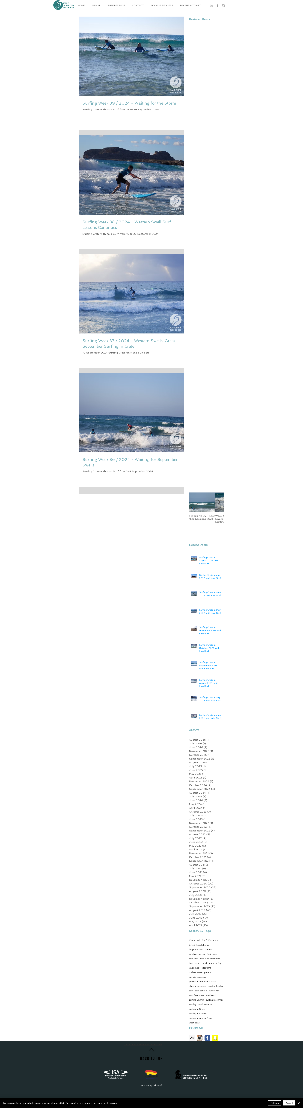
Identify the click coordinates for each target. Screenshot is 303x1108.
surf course (201, 990)
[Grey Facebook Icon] (217, 5)
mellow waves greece (200, 972)
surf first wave (196, 995)
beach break (202, 945)
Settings (275, 1103)
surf (191, 990)
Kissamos (213, 940)
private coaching (197, 977)
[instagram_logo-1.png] (199, 1038)
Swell (192, 945)
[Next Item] (218, 502)
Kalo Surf (202, 940)
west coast (195, 1022)
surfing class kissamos (200, 1004)
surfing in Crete (197, 1009)
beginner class (196, 949)
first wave (212, 954)
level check (194, 968)
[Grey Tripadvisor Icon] (211, 5)
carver (208, 949)
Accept (289, 1103)
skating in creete (197, 986)
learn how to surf (198, 963)
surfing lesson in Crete (200, 1018)
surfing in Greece (198, 1013)
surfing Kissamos (214, 1000)
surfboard (211, 995)
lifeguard (206, 968)
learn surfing (215, 963)
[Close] (299, 1102)
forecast (193, 958)
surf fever (214, 990)
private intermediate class (202, 981)
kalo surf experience (210, 958)
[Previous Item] (194, 502)
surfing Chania (196, 1000)
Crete (192, 940)
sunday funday (215, 986)
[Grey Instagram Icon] (223, 5)
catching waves (197, 954)
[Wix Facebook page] (207, 1038)
